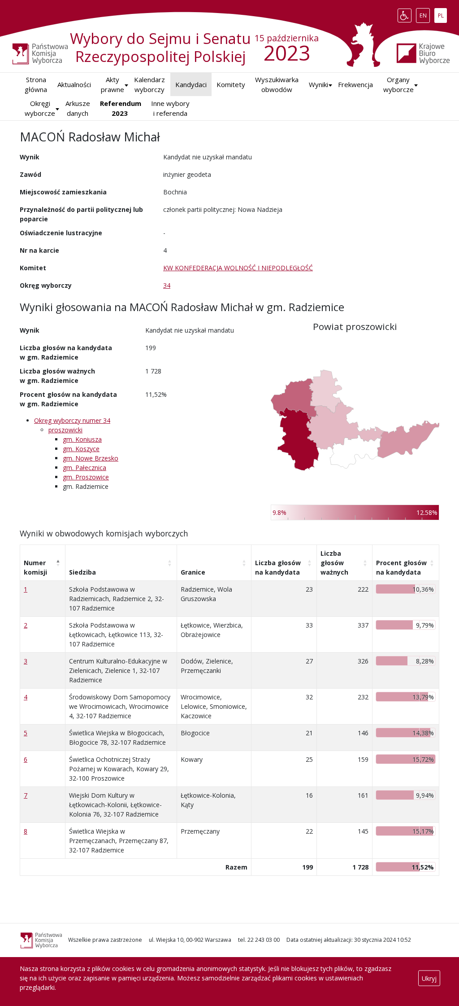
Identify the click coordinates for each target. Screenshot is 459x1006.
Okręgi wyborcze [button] (40, 108)
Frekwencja (355, 84)
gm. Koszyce (81, 448)
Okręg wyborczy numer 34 (72, 420)
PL (442, 13)
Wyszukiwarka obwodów (277, 84)
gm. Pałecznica (84, 467)
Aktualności (74, 84)
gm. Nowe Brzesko (90, 458)
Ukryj (429, 978)
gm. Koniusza (82, 439)
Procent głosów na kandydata (401, 567)
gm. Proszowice (86, 477)
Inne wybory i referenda (170, 108)
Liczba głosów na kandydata (278, 567)
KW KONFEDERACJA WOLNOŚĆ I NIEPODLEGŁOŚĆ (238, 268)
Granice (193, 572)
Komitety (231, 84)
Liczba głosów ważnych (334, 562)
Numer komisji (35, 567)
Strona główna (36, 84)
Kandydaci (191, 84)
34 (166, 285)
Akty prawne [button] (112, 84)
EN (424, 13)
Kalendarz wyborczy (149, 84)
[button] (318, 85)
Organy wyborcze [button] (398, 84)
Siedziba (82, 572)
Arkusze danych (77, 108)
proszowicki (65, 430)
